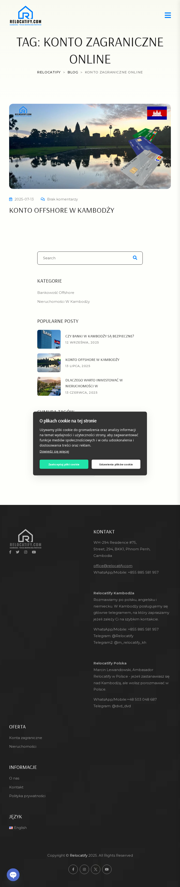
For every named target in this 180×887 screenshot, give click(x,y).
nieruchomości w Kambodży (63, 301)
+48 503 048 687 (142, 699)
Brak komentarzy (62, 199)
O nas (14, 778)
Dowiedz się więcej (54, 451)
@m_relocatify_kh (130, 642)
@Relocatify (122, 636)
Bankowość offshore (55, 292)
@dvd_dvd (121, 706)
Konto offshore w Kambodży (61, 210)
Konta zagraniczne (25, 737)
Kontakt (16, 787)
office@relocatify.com (113, 565)
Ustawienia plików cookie (116, 464)
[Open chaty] (13, 874)
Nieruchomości (22, 746)
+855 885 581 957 (143, 572)
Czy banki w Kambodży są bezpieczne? (99, 336)
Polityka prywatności (27, 796)
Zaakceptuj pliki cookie (64, 464)
